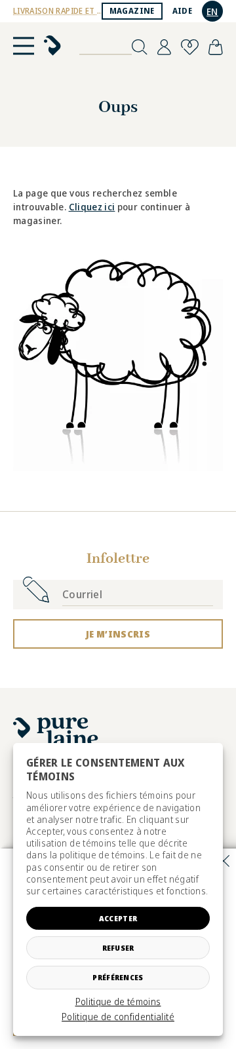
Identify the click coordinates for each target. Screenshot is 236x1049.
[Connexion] (164, 47)
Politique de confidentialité (118, 1017)
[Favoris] (190, 47)
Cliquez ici (92, 206)
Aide (182, 10)
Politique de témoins (118, 1002)
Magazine (132, 10)
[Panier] (215, 47)
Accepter (118, 918)
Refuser (118, 948)
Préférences (117, 977)
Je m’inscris (118, 634)
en (212, 11)
